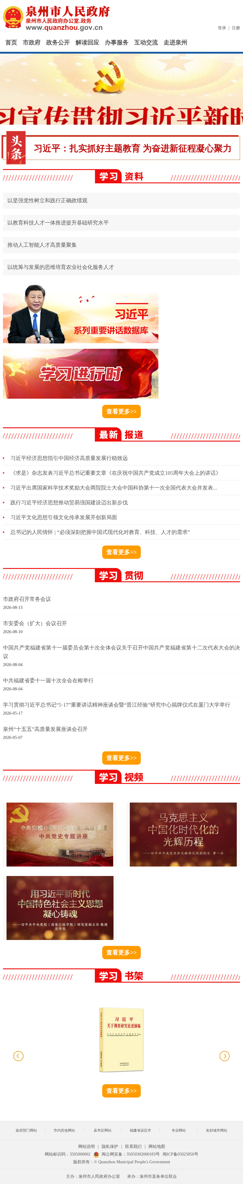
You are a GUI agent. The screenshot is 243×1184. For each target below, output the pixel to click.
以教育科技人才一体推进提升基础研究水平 (58, 223)
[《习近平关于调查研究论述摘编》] (121, 1039)
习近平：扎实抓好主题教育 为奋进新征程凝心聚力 (133, 148)
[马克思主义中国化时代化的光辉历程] (183, 835)
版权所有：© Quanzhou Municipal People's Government (121, 1162)
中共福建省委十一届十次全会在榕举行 (48, 681)
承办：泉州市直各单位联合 (152, 1176)
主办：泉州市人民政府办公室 (93, 1176)
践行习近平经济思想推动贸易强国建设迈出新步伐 (69, 503)
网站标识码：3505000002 (67, 1154)
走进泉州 (175, 42)
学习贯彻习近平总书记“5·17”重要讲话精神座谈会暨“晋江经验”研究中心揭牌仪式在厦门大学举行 (116, 705)
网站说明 (86, 1146)
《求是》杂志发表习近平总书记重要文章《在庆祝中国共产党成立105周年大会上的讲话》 (115, 473)
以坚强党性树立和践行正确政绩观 (47, 200)
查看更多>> (121, 411)
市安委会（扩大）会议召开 (35, 623)
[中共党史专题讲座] (60, 835)
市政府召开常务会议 (27, 599)
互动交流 (146, 42)
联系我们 (133, 1146)
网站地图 (156, 1146)
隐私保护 (110, 1146)
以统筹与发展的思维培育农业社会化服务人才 (60, 267)
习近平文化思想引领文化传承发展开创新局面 (63, 517)
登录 (222, 28)
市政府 (32, 42)
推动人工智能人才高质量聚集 (42, 245)
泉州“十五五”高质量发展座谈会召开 (45, 729)
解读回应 (87, 42)
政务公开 (58, 42)
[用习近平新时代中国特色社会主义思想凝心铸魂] (60, 908)
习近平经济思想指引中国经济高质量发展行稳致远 (69, 458)
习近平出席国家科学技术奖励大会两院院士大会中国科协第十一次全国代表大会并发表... (114, 488)
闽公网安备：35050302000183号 (131, 1154)
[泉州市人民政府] (57, 18)
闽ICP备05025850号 (180, 1154)
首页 (11, 42)
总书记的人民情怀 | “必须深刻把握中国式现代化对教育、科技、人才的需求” (100, 532)
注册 (236, 28)
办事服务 (117, 42)
